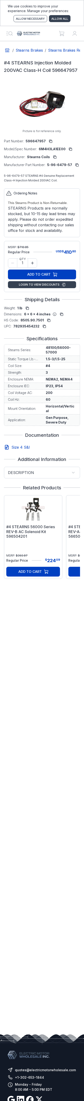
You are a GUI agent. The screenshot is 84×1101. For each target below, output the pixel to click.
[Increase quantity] (32, 263)
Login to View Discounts (39, 284)
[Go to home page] (7, 50)
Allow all (59, 18)
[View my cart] (61, 33)
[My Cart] (61, 33)
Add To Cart (39, 274)
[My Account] (74, 33)
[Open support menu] (9, 33)
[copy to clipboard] (51, 141)
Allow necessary (30, 18)
